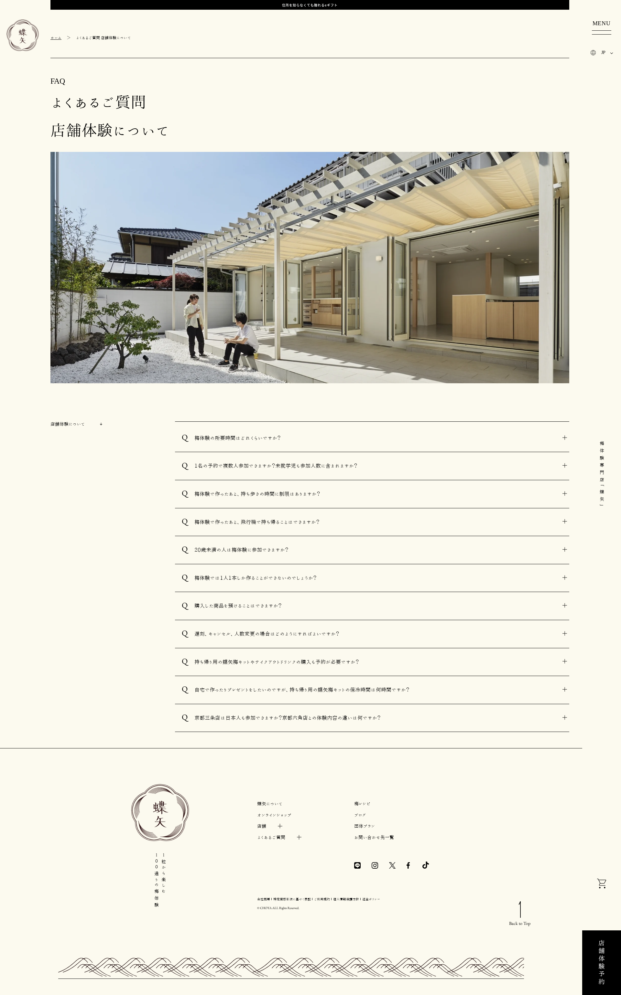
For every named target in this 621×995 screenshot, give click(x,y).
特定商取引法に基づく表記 (292, 899)
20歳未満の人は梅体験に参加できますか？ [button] (241, 549)
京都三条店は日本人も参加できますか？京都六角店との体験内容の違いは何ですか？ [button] (287, 717)
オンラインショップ (274, 815)
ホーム (55, 37)
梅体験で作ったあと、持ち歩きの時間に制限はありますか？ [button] (257, 493)
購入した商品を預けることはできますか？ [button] (238, 605)
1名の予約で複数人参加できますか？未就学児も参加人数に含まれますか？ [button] (275, 465)
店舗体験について (67, 424)
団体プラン (364, 826)
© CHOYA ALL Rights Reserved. (278, 908)
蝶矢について (269, 803)
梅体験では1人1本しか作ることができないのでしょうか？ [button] (255, 577)
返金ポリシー (371, 899)
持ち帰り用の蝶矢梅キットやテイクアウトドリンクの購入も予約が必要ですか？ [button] (276, 661)
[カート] (601, 885)
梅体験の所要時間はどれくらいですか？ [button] (237, 437)
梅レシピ (362, 803)
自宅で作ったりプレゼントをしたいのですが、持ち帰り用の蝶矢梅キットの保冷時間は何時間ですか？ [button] (301, 689)
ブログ (360, 815)
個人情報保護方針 (346, 899)
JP (603, 52)
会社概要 (263, 899)
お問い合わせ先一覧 (374, 837)
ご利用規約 (322, 899)
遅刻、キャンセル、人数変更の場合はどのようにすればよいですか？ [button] (266, 633)
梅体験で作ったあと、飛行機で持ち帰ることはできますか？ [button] (257, 521)
